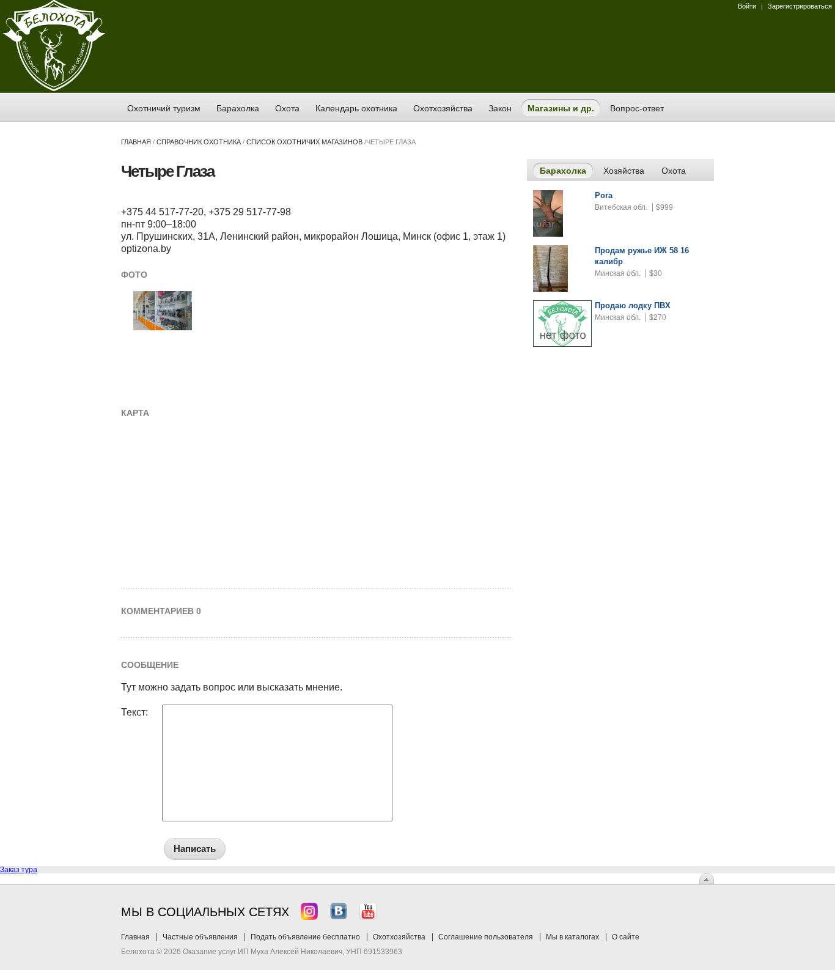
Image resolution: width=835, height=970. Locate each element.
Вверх (706, 878)
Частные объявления (200, 937)
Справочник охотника (198, 142)
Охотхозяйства (399, 937)
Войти (747, 6)
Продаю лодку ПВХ (633, 305)
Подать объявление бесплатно (305, 937)
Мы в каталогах (572, 937)
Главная (136, 142)
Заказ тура (18, 869)
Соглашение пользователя (485, 937)
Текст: (134, 712)
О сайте (625, 937)
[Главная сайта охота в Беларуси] (54, 88)
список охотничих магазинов (304, 142)
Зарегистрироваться (800, 6)
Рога (603, 195)
